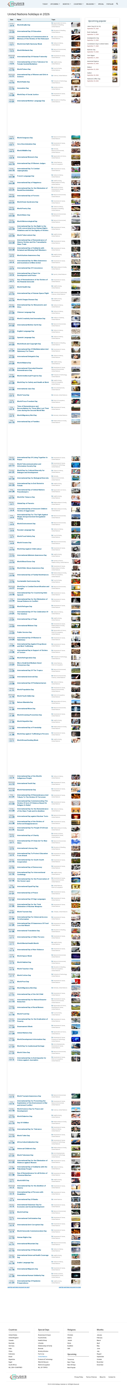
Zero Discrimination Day (26, 144)
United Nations (55, 26)
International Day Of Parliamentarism (31, 683)
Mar (11, 138)
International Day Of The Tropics (30, 670)
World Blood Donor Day (26, 561)
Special (101, 4)
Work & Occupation (57, 164)
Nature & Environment (59, 49)
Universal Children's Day (26, 1149)
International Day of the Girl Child (30, 994)
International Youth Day (26, 783)
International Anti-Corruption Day (30, 1225)
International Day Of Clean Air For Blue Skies (32, 842)
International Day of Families (28, 422)
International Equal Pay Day (27, 886)
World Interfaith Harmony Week (29, 44)
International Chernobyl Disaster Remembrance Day (30, 369)
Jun (12, 504)
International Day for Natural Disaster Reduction (31, 1001)
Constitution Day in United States (98, 44)
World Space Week (24, 956)
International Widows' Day (27, 626)
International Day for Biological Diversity (33, 478)
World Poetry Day (24, 208)
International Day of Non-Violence (30, 950)
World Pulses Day (24, 69)
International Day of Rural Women (30, 1007)
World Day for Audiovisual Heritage (30, 1046)
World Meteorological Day (27, 221)
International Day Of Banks (27, 1199)
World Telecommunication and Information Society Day (29, 465)
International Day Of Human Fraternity (32, 57)
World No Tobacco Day (26, 497)
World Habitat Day (24, 962)
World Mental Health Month (28, 943)
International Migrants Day (27, 1269)
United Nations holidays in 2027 (18, 1287)
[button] (117, 4)
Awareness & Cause (59, 55)
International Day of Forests (28, 196)
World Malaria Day (24, 363)
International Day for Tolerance (29, 1129)
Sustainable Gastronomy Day (28, 581)
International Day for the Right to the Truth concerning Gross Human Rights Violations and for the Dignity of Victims (32, 228)
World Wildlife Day (24, 151)
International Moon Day (26, 709)
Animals (55, 149)
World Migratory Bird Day (27, 415)
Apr (12, 256)
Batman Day (91, 50)
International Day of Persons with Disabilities (30, 1193)
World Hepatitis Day (25, 721)
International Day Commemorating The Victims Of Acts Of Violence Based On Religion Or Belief (32, 803)
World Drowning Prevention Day (29, 715)
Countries (78, 4)
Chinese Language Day (26, 312)
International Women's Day (27, 157)
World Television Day (25, 1155)
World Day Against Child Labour (29, 549)
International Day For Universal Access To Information (32, 918)
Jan (12, 26)
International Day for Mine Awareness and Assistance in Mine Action (32, 262)
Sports (55, 274)
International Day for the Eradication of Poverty (32, 1020)
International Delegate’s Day (28, 356)
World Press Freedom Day (27, 401)
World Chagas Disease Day (27, 300)
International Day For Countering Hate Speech (32, 594)
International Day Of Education (29, 31)
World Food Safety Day (26, 536)
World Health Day (24, 287)
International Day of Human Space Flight (33, 293)
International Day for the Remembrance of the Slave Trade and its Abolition (32, 810)
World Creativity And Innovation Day (31, 318)
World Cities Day (23, 1052)
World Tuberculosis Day (26, 235)
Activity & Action (58, 87)
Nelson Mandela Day (25, 702)
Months (66, 4)
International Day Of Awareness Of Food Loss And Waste (33, 924)
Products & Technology (60, 81)
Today (45, 4)
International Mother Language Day (31, 101)
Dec (12, 1181)
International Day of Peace (27, 893)
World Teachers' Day (25, 969)
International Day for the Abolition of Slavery (31, 1187)
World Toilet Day (23, 1136)
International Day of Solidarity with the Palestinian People (32, 1168)
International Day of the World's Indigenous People (29, 777)
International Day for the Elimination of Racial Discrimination (32, 189)
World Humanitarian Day (26, 790)
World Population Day (25, 689)
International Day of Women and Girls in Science (32, 76)
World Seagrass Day (25, 138)
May (11, 396)
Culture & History (58, 37)
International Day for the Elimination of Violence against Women (32, 1162)
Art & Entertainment (58, 388)
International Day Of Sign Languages (31, 899)
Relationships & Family (57, 182)
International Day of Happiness (29, 182)
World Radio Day (23, 82)
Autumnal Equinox (93, 61)
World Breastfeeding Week (27, 740)
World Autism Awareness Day (28, 255)
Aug (12, 741)
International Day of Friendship (29, 727)
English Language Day (25, 331)
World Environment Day (26, 524)
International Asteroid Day (27, 677)
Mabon (89, 67)
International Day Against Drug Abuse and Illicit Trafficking (31, 645)
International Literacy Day (27, 848)
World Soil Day (22, 1212)
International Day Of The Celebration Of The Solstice (32, 613)
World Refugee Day (24, 606)
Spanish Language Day (26, 337)
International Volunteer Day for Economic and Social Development (30, 1206)
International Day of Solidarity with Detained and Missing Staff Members (31, 249)
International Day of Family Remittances (33, 575)
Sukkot (89, 73)
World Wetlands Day (25, 50)
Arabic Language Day (25, 1263)
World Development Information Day (31, 1039)
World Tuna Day (23, 395)
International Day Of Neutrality (29, 1250)
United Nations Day (24, 1033)
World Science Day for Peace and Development (30, 1110)
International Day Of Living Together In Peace (32, 458)
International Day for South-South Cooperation (30, 861)
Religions (90, 4)
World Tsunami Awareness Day (29, 1096)
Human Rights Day (24, 1237)
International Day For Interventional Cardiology (31, 873)
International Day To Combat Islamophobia (28, 170)
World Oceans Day (24, 543)
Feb (12, 45)
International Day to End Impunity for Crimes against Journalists (31, 1059)
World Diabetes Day (24, 1116)
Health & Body (57, 62)
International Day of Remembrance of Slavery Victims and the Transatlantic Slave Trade (32, 242)
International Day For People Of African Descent (32, 829)
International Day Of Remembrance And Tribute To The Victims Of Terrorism (32, 796)
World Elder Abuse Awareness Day (30, 568)
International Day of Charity (28, 835)
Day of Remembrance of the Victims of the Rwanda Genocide (32, 281)
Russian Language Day (26, 530)
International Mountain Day (27, 1244)
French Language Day (25, 176)
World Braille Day (23, 25)
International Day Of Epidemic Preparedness (28, 1282)
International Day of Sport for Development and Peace (28, 274)
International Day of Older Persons (30, 937)
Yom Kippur (91, 55)
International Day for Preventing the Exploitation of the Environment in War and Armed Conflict (32, 1103)
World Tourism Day (24, 912)
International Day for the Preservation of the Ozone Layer (33, 880)
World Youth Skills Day (25, 696)
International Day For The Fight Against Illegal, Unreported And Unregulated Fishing (32, 517)
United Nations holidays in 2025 (70, 1287)
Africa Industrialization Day (27, 1142)
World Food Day (23, 1014)
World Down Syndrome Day (27, 202)
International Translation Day (28, 931)
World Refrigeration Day (26, 658)
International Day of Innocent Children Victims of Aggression (32, 510)
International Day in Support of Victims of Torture (32, 651)
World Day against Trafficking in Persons (33, 734)
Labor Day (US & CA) (94, 26)
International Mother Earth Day (29, 325)
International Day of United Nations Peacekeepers (31, 491)
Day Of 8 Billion (23, 1123)
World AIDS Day (23, 1180)
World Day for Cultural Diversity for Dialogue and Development (31, 471)
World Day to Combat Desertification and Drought (33, 587)
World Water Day (23, 215)
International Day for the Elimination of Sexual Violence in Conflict (32, 600)
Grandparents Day (93, 38)
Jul (11, 690)
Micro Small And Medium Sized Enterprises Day (29, 664)
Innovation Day (23, 88)
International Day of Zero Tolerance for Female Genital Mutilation (32, 63)
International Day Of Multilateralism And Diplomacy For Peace (32, 350)
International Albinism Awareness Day (32, 555)
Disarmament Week (24, 1026)
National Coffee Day (93, 79)
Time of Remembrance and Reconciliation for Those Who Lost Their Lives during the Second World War (33, 408)
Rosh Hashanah (92, 32)
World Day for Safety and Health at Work (33, 382)
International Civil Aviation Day (29, 1218)
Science (55, 75)
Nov (11, 1060)
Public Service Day (24, 632)
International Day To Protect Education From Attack (32, 854)
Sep (12, 836)
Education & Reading (57, 25)
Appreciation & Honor (59, 23)
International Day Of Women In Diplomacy (29, 639)
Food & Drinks (57, 68)
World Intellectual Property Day (29, 376)
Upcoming (54, 4)
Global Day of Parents (25, 503)
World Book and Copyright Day (29, 344)
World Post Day (23, 982)
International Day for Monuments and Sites (32, 306)
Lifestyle (55, 911)
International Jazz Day (26, 389)
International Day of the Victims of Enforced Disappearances (30, 822)
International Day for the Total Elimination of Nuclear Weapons (29, 905)
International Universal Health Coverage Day (33, 1256)
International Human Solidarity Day (30, 1275)
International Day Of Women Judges (31, 163)
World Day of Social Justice (28, 94)
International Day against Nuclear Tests (32, 816)
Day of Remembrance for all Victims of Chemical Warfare (32, 1174)
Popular (110, 4)
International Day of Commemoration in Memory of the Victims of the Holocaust (33, 38)
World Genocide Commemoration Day (32, 1231)
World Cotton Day (24, 975)
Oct (12, 938)
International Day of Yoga (27, 619)
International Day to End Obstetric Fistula (30, 484)
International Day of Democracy (29, 867)
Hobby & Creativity (58, 317)
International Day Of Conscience (30, 268)
